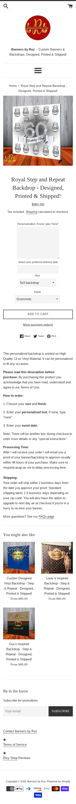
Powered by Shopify (58, 781)
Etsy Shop (10, 758)
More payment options (38, 324)
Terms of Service (15, 744)
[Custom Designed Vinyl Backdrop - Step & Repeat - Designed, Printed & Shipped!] (19, 558)
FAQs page (46, 516)
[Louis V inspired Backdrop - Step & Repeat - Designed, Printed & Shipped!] (57, 558)
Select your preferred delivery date (38, 262)
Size (37, 275)
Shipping (31, 211)
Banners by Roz (36, 781)
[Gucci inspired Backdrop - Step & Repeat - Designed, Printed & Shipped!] (19, 623)
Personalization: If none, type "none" (38, 224)
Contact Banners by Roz (20, 731)
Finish (37, 292)
